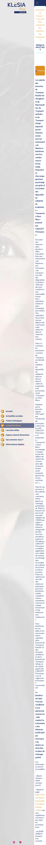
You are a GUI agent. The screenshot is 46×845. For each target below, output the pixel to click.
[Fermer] (37, 3)
